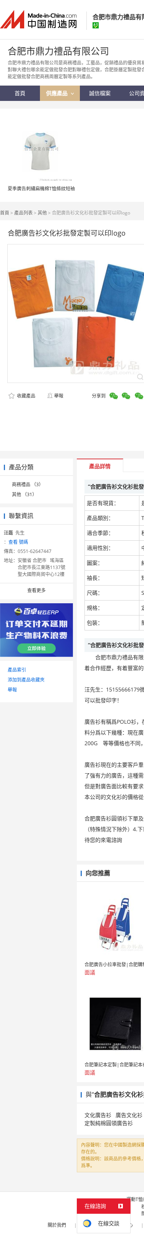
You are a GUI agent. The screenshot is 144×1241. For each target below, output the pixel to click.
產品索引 (17, 670)
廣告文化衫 (129, 1115)
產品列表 (23, 213)
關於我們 (57, 1225)
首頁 (4, 213)
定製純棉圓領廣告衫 (108, 1123)
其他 (42, 213)
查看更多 (36, 590)
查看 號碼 (18, 542)
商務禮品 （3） (27, 484)
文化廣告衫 (97, 1115)
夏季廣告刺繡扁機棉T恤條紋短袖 (41, 188)
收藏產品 (25, 396)
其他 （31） (24, 494)
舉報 (58, 396)
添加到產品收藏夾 (26, 680)
